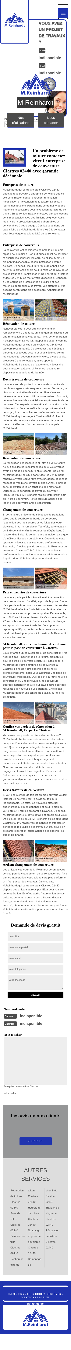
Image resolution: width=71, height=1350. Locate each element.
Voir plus (35, 1141)
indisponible (31, 1016)
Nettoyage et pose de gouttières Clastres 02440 (34, 1242)
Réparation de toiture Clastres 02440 (17, 1199)
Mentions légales (35, 1297)
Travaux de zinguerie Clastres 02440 (52, 1216)
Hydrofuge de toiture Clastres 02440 (34, 1216)
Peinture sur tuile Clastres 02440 (17, 1245)
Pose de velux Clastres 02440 (15, 1222)
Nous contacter (51, 120)
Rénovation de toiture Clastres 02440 (52, 1239)
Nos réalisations (20, 120)
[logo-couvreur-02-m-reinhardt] (35, 1317)
